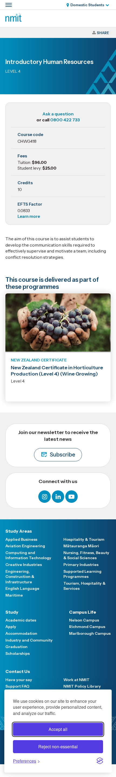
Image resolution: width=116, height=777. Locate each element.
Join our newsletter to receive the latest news (58, 443)
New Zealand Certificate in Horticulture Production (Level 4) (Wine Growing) (57, 371)
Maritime (14, 595)
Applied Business (21, 539)
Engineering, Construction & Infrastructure (19, 576)
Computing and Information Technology (28, 555)
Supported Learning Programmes (82, 574)
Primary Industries (80, 564)
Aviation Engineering (25, 545)
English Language (22, 588)
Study (11, 612)
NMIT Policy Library (82, 686)
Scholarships (17, 653)
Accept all (58, 729)
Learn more (29, 216)
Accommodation (21, 633)
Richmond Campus (87, 626)
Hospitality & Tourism (83, 539)
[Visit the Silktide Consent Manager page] (100, 760)
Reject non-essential (58, 746)
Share (103, 33)
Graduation (16, 646)
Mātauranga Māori (81, 545)
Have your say (18, 679)
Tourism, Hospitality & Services (84, 586)
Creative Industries (23, 564)
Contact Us (17, 671)
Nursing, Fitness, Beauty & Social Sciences (86, 555)
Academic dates (20, 620)
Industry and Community (29, 640)
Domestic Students (87, 5)
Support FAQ (17, 686)
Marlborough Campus (90, 633)
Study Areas (18, 531)
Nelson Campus (84, 620)
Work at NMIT (76, 679)
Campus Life (82, 612)
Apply (10, 626)
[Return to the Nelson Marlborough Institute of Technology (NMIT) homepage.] (13, 20)
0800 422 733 (65, 119)
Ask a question (58, 113)
